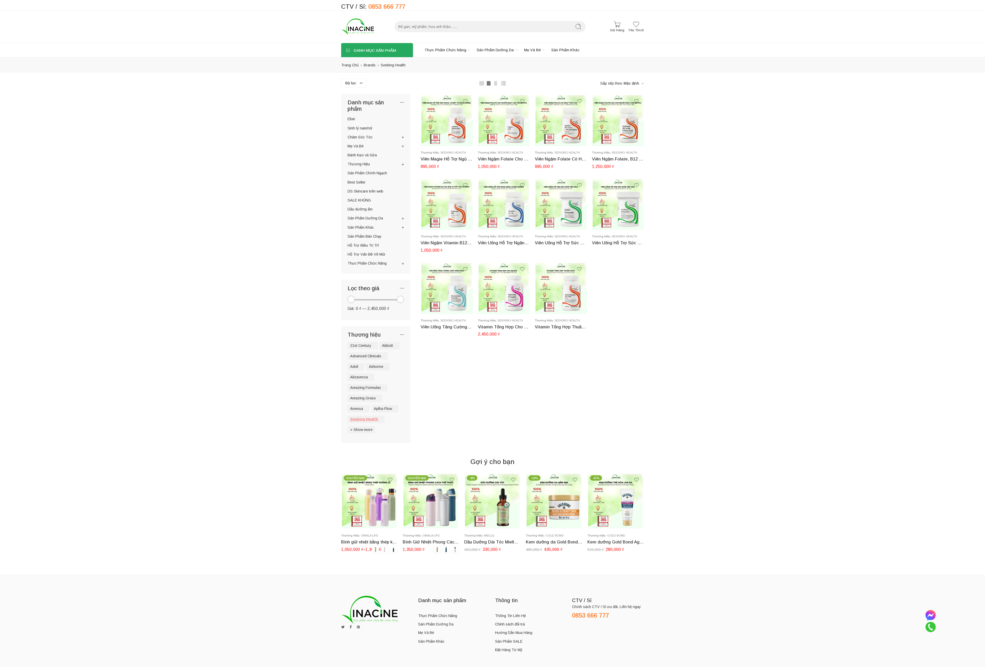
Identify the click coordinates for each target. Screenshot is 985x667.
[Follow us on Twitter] (342, 627)
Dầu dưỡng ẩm (360, 209)
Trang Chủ (350, 65)
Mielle (427, 535)
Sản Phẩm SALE (509, 641)
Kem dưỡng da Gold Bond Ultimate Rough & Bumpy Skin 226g (492, 542)
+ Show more (361, 430)
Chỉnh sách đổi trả (510, 624)
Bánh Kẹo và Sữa (362, 155)
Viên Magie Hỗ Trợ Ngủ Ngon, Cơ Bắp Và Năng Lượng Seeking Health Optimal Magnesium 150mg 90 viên (447, 159)
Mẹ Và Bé (532, 50)
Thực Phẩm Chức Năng (445, 50)
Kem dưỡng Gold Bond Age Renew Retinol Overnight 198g (554, 542)
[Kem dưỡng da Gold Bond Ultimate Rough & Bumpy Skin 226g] (492, 501)
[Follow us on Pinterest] (358, 627)
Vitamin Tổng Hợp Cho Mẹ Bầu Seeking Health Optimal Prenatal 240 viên (504, 327)
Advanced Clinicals (365, 356)
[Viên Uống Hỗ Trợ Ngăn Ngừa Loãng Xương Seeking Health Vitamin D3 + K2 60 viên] (504, 204)
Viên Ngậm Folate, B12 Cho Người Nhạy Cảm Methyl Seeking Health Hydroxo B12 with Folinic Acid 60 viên (618, 159)
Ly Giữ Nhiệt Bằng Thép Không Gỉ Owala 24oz (615, 542)
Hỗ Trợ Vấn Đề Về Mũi (366, 254)
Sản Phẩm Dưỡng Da (495, 50)
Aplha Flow (383, 409)
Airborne (376, 367)
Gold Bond (493, 535)
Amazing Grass (363, 398)
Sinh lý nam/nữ (360, 128)
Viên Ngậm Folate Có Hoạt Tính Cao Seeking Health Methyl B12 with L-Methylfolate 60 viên (561, 159)
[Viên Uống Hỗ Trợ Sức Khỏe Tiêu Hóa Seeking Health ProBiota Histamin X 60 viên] (618, 204)
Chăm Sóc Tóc (360, 137)
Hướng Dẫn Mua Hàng (513, 633)
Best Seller (357, 182)
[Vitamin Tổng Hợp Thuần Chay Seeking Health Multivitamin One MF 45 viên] (561, 288)
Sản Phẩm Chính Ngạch (367, 173)
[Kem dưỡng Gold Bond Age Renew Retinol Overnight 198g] (554, 501)
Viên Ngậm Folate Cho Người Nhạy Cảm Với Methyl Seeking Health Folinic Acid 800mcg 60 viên (504, 159)
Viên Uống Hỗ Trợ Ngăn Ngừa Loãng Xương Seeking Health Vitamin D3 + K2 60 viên (504, 242)
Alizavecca (359, 377)
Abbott (387, 345)
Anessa (356, 409)
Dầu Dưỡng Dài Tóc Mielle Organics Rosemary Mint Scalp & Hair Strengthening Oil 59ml (431, 542)
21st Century (360, 345)
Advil (354, 367)
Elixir (351, 119)
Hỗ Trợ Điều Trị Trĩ (363, 245)
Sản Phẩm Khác (565, 50)
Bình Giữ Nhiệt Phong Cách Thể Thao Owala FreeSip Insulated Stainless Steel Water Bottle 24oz (369, 542)
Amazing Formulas (365, 388)
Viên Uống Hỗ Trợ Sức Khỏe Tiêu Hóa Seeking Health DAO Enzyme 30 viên (561, 242)
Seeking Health (453, 152)
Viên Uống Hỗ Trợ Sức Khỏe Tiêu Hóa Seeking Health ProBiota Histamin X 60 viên (618, 242)
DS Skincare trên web (365, 191)
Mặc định (631, 83)
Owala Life (369, 535)
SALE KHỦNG (359, 200)
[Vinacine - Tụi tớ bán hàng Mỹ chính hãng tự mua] (357, 26)
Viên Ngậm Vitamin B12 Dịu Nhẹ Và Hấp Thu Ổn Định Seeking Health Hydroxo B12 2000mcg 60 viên (447, 242)
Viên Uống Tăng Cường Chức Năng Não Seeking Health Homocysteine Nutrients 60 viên (447, 327)
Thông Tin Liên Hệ (510, 616)
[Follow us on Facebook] (351, 627)
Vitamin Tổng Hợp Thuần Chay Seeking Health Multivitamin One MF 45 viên (561, 327)
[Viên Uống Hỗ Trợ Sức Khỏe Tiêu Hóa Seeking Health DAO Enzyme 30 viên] (561, 204)
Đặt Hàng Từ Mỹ (508, 650)
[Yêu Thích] (465, 101)
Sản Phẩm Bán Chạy (364, 236)
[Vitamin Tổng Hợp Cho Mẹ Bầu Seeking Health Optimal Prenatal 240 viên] (504, 288)
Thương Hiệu (359, 164)
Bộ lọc (350, 83)
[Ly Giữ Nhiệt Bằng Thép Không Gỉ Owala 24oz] (615, 501)
